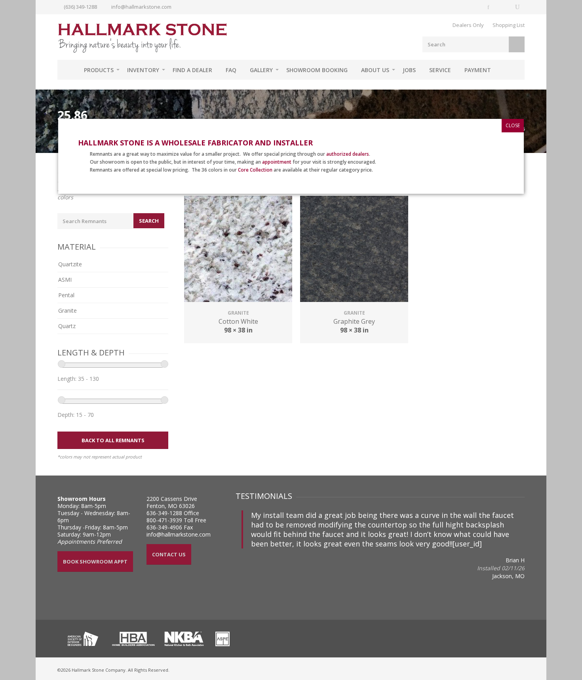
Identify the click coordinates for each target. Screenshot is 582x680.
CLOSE (513, 125)
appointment (276, 162)
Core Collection (255, 169)
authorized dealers (347, 154)
